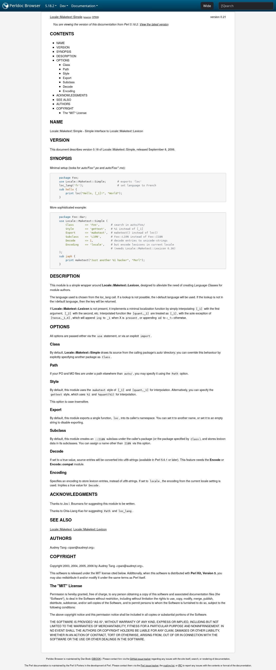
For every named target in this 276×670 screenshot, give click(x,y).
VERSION (63, 47)
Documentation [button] (83, 6)
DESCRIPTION (66, 56)
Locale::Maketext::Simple (66, 17)
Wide (207, 6)
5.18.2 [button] (49, 6)
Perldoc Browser (24, 5)
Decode (68, 86)
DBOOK (96, 658)
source (87, 17)
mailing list (168, 665)
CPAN (95, 17)
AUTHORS (63, 104)
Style (66, 73)
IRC (180, 665)
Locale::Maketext (61, 529)
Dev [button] (63, 6)
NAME (60, 43)
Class (66, 64)
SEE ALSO (63, 99)
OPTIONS (63, 60)
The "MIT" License (74, 113)
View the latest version (154, 24)
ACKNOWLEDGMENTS (71, 95)
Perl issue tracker (149, 665)
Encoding (69, 91)
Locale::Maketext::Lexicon (90, 529)
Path (66, 69)
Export (67, 78)
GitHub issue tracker (140, 658)
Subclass (69, 82)
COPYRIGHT (65, 108)
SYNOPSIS (63, 51)
